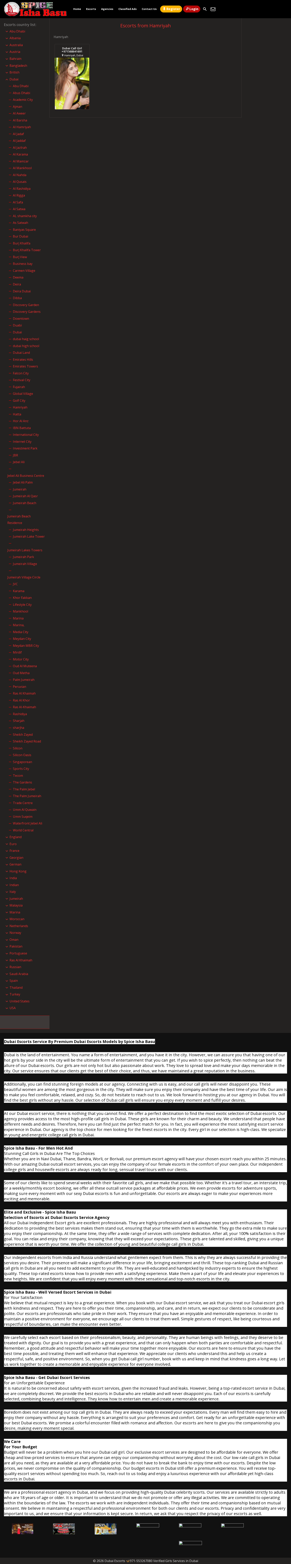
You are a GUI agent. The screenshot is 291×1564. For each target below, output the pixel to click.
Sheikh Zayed (23, 734)
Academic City (23, 99)
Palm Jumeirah (23, 680)
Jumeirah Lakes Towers (24, 550)
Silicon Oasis (22, 755)
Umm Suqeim (22, 816)
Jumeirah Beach (24, 503)
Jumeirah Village (25, 564)
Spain (14, 980)
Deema (18, 277)
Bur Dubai (20, 236)
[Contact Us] (213, 9)
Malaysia (16, 905)
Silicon (17, 748)
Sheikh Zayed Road (27, 741)
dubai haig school (26, 339)
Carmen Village (24, 270)
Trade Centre (23, 803)
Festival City (21, 380)
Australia (16, 45)
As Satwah (20, 222)
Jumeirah (19, 489)
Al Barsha (20, 120)
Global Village (23, 393)
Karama (18, 591)
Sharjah (18, 721)
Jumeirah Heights (26, 530)
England (16, 837)
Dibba (17, 298)
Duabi (17, 325)
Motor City (21, 659)
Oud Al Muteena (25, 666)
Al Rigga (19, 195)
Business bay (22, 263)
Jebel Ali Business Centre (25, 475)
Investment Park (25, 448)
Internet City (22, 441)
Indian (14, 885)
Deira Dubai (22, 291)
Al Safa (18, 202)
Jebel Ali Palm (23, 482)
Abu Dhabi (17, 31)
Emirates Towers (25, 366)
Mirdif (17, 652)
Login (193, 9)
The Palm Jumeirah (27, 796)
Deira (17, 284)
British (14, 72)
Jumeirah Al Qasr (25, 496)
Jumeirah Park (23, 557)
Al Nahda (19, 175)
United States (19, 1001)
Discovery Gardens (27, 311)
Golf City (19, 400)
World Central (23, 830)
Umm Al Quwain (24, 809)
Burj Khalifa (21, 243)
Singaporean (22, 762)
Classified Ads (127, 9)
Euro (13, 844)
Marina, (18, 625)
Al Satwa (19, 209)
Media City (20, 632)
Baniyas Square (24, 229)
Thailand (16, 987)
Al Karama (20, 154)
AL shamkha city (25, 216)
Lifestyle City (22, 604)
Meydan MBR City (26, 645)
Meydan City (22, 638)
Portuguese (18, 953)
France (14, 850)
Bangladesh (18, 65)
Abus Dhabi (21, 93)
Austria (15, 52)
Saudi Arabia (19, 974)
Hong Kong (18, 871)
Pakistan (16, 946)
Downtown (21, 318)
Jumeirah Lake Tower (29, 536)
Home (77, 9)
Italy (13, 891)
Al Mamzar (21, 161)
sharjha (18, 727)
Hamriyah (20, 407)
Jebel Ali (19, 462)
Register (173, 9)
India (13, 878)
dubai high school (26, 346)
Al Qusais (20, 181)
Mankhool (20, 611)
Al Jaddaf (19, 140)
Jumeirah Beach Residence (19, 519)
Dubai (14, 79)
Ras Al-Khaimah (24, 707)
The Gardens (22, 782)
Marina (18, 618)
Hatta (17, 414)
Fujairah (19, 387)
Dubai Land (21, 352)
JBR (15, 455)
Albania (15, 38)
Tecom (18, 775)
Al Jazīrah (20, 147)
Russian (15, 967)
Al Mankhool (22, 168)
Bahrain (15, 58)
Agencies (107, 9)
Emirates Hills (23, 359)
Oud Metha (21, 673)
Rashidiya (20, 714)
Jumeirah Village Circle (23, 577)
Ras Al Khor (21, 700)
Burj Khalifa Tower (27, 250)
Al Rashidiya (21, 188)
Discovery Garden (26, 305)
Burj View (20, 257)
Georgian (16, 857)
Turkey (15, 994)
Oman (14, 939)
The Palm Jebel (24, 789)
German (15, 864)
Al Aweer (19, 113)
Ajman (17, 106)
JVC (15, 584)
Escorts (91, 9)
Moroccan (17, 919)
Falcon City (21, 373)
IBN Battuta (22, 428)
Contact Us (149, 9)
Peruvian (19, 686)
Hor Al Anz (21, 421)
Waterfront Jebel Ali (27, 823)
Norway (15, 932)
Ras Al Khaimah (24, 693)
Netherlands (19, 926)
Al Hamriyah (22, 127)
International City (26, 434)
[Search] (204, 9)
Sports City (21, 768)
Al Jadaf (18, 134)
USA (13, 1008)
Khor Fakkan (22, 597)
